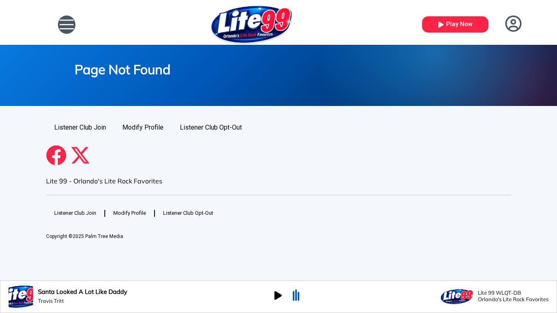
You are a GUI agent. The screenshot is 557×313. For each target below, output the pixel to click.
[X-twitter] (80, 155)
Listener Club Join (80, 127)
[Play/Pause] (278, 296)
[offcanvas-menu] (66, 24)
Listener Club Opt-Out (211, 127)
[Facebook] (56, 155)
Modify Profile (143, 127)
